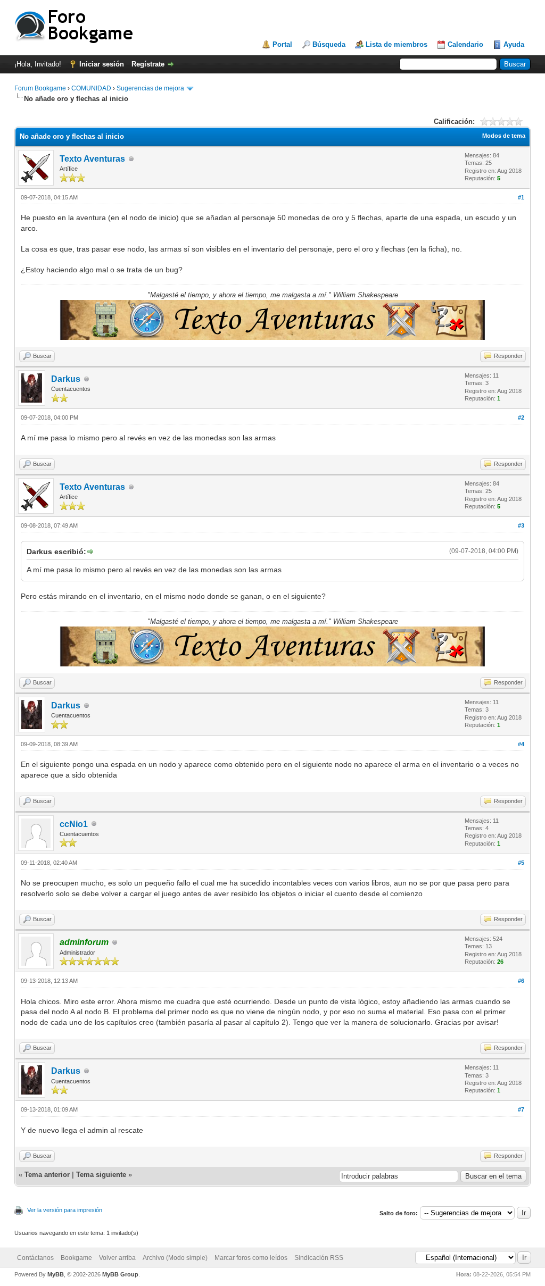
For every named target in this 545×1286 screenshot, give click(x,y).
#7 (521, 1109)
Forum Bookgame (40, 88)
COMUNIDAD (91, 88)
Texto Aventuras (92, 158)
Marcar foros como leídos (250, 1258)
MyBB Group (120, 1274)
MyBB (55, 1274)
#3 (521, 525)
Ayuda (513, 44)
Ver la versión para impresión (64, 1210)
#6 (521, 981)
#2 (521, 417)
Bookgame (76, 1258)
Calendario (465, 44)
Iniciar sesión (101, 64)
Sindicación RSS (318, 1258)
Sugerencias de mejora (150, 88)
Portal (282, 44)
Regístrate (147, 64)
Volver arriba (117, 1258)
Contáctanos (35, 1258)
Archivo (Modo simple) (175, 1258)
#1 (521, 197)
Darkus (65, 378)
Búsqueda (328, 44)
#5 (521, 862)
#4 (521, 744)
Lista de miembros (396, 44)
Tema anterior (47, 1175)
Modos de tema (503, 135)
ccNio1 (74, 824)
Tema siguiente (101, 1175)
